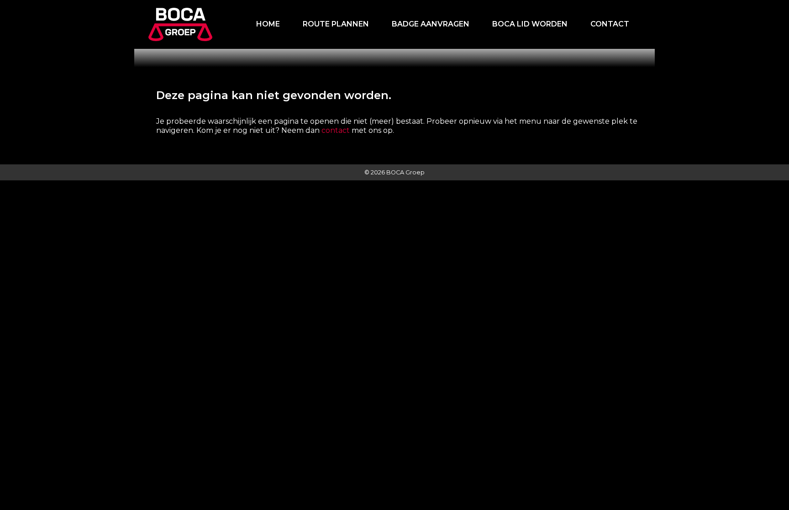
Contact (609, 24)
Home (268, 24)
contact (335, 130)
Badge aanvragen (430, 24)
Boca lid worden (530, 24)
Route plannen (336, 24)
